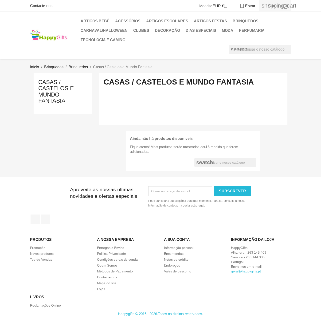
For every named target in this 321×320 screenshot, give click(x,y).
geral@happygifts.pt (246, 271)
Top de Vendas (41, 259)
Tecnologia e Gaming (103, 40)
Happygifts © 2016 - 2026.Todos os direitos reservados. (160, 314)
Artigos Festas (210, 21)
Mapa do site (106, 283)
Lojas (101, 289)
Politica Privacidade (111, 253)
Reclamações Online (45, 305)
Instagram (45, 219)
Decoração (167, 30)
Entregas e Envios (110, 248)
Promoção (37, 248)
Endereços (172, 265)
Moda (227, 30)
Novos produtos (42, 253)
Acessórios (128, 21)
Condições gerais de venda (117, 259)
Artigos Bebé (95, 21)
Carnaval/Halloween (104, 30)
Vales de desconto (177, 271)
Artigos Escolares (167, 21)
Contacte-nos (41, 6)
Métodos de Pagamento (115, 271)
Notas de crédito (176, 259)
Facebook (35, 219)
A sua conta (177, 240)
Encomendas (174, 253)
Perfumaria (252, 30)
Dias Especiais (201, 30)
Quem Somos (107, 265)
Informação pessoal (178, 248)
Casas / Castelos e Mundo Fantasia (56, 91)
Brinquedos (245, 21)
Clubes (141, 30)
